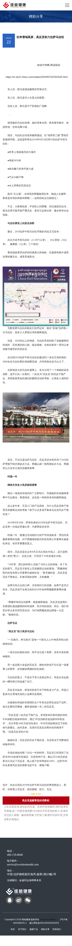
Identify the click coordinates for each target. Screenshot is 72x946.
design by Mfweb (48, 919)
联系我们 (57, 929)
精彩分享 (45, 929)
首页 (13, 929)
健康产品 (34, 929)
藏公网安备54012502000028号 (44, 923)
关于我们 (22, 929)
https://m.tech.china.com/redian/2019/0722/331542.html (37, 76)
